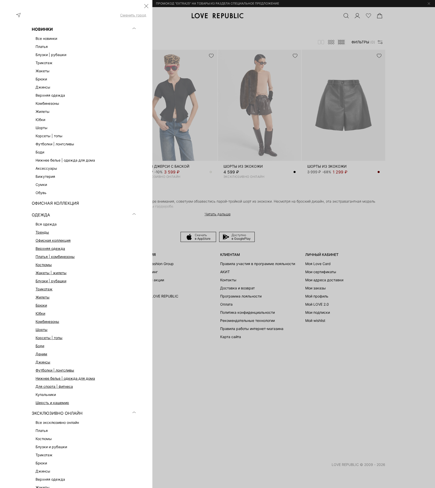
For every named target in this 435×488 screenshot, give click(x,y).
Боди (40, 346)
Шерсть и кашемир (52, 402)
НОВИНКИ (42, 29)
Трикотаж (44, 289)
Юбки (40, 313)
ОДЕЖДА (41, 214)
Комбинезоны (47, 321)
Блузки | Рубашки (51, 281)
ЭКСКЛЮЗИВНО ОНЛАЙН (57, 413)
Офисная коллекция (53, 240)
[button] (146, 6)
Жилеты (43, 297)
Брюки (41, 305)
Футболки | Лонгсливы (55, 370)
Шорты (41, 329)
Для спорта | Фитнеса (54, 386)
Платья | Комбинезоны (55, 256)
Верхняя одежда (50, 248)
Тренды (42, 232)
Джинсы (43, 362)
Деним (41, 354)
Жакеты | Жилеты (51, 273)
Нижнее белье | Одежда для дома (65, 378)
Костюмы (44, 265)
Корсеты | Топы (49, 338)
